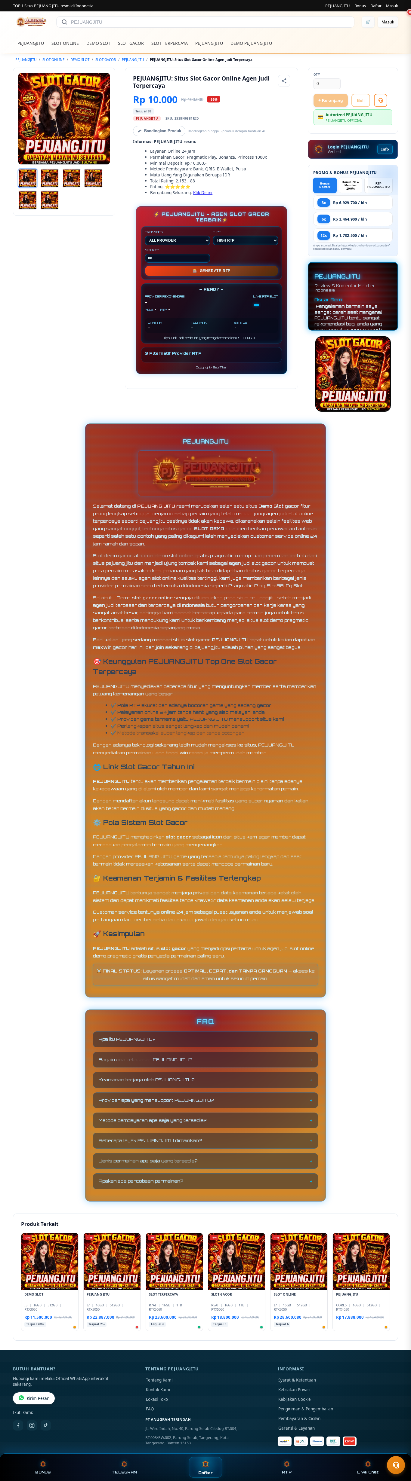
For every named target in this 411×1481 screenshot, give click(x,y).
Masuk (392, 5)
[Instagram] (32, 1425)
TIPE (217, 232)
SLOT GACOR (131, 43)
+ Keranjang (330, 100)
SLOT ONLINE (65, 43)
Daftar (376, 5)
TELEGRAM (124, 1472)
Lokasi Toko (157, 1399)
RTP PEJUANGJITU (378, 185)
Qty (317, 75)
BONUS (43, 1472)
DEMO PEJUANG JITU (251, 43)
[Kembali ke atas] (397, 1450)
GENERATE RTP (211, 271)
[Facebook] (18, 1425)
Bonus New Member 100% (350, 185)
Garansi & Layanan (296, 1428)
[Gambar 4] (93, 178)
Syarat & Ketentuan (297, 1380)
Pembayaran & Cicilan (299, 1418)
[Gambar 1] (27, 178)
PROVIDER (154, 232)
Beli (361, 100)
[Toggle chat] (396, 1465)
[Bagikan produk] (284, 81)
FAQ (150, 1409)
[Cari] (64, 22)
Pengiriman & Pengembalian (305, 1409)
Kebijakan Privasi (294, 1389)
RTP (287, 1472)
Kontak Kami (158, 1389)
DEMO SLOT (98, 43)
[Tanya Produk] (380, 100)
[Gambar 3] (71, 178)
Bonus (360, 5)
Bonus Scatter (324, 185)
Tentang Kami (159, 1380)
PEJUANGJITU (337, 5)
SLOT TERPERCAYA (169, 43)
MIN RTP (152, 250)
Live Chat (368, 1472)
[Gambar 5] (27, 200)
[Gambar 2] (49, 178)
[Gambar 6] (49, 200)
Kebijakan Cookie (294, 1399)
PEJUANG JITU (209, 43)
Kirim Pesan (38, 1398)
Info (385, 149)
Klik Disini (202, 192)
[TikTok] (46, 1425)
